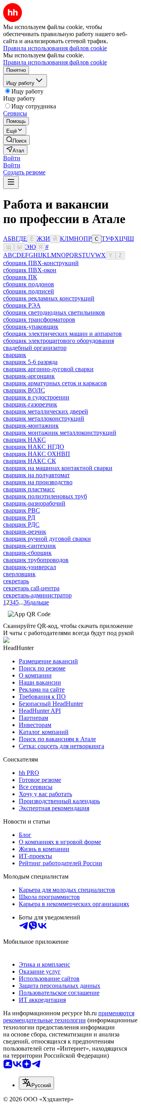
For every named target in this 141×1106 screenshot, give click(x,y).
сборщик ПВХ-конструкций (41, 263)
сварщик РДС (21, 524)
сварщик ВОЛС (24, 390)
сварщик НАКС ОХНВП (36, 453)
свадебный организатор (35, 347)
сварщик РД (19, 517)
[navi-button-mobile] (11, 182)
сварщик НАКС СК (29, 461)
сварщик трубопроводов (36, 560)
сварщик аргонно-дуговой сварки (48, 369)
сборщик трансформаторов (39, 319)
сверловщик (19, 574)
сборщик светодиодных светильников (54, 312)
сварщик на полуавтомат (36, 475)
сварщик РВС (21, 510)
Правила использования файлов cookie (55, 62)
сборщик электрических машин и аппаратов (62, 333)
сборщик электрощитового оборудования (58, 340)
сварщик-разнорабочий (34, 503)
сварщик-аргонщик (29, 376)
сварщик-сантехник (29, 545)
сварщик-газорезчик (30, 404)
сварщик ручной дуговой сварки (47, 538)
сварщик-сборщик (27, 552)
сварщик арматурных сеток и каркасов (55, 383)
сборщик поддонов (28, 284)
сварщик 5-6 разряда (30, 362)
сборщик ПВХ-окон (29, 270)
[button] (11, 158)
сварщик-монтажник (31, 425)
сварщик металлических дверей (45, 411)
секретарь (16, 581)
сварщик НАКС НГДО (33, 446)
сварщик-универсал (29, 567)
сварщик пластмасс (29, 489)
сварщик (14, 355)
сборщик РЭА (22, 305)
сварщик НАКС (24, 439)
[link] (16, 140)
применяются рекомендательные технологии (68, 1017)
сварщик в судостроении (36, 397)
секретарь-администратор (37, 595)
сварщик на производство (37, 482)
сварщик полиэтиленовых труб (45, 496)
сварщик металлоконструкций (43, 418)
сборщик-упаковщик (30, 326)
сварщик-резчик (24, 531)
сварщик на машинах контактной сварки (57, 468)
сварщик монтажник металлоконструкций (59, 432)
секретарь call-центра (31, 588)
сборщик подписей (28, 291)
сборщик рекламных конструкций (48, 298)
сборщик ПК (20, 277)
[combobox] (36, 1083)
